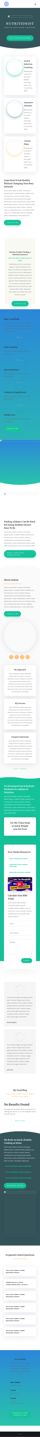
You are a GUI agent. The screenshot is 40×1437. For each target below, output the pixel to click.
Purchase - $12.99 (15, 1185)
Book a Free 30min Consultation (15, 554)
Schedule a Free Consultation (20, 1414)
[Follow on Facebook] (11, 657)
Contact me (12, 222)
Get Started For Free (20, 38)
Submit (26, 960)
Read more (20, 1121)
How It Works (20, 769)
